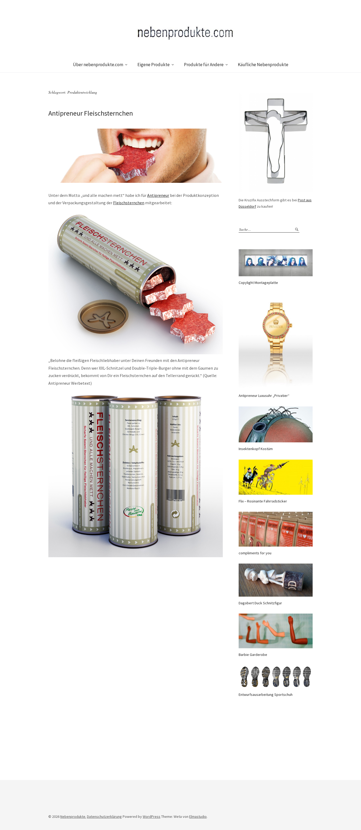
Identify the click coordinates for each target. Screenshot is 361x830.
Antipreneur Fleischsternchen (90, 113)
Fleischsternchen (128, 202)
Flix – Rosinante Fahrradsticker (263, 501)
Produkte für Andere (204, 64)
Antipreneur (158, 195)
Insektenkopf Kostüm (256, 448)
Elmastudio (198, 816)
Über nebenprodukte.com (98, 64)
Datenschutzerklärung (104, 816)
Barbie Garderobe (253, 654)
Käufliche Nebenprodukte (263, 64)
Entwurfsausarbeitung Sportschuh (266, 694)
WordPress (151, 816)
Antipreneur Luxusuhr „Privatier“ (264, 395)
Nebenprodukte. (73, 816)
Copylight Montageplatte (258, 282)
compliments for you (255, 553)
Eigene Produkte (153, 64)
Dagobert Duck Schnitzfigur (260, 603)
